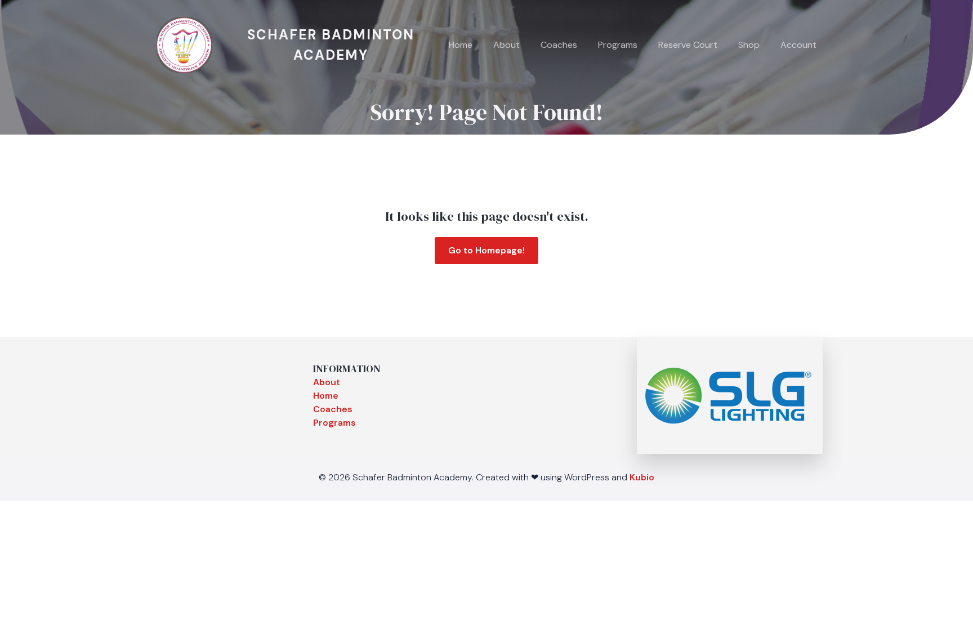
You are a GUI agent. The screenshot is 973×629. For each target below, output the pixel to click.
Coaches (559, 45)
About (506, 45)
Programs (617, 45)
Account (798, 45)
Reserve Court (687, 45)
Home (460, 45)
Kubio (642, 477)
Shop (749, 45)
